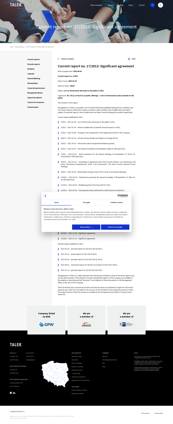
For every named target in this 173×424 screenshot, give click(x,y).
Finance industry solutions (79, 390)
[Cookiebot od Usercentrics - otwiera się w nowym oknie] (120, 195)
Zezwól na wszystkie (115, 227)
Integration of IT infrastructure (81, 380)
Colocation (75, 359)
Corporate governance (36, 88)
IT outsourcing (76, 373)
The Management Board (109, 359)
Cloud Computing (77, 363)
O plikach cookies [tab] (116, 202)
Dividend (30, 69)
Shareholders (32, 83)
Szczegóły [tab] (86, 202)
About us (105, 356)
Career (130, 5)
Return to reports (67, 59)
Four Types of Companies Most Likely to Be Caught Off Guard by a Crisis (147, 357)
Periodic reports (33, 64)
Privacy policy (145, 413)
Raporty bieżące (19, 47)
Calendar (30, 74)
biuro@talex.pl (30, 359)
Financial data (32, 107)
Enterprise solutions (78, 393)
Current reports (33, 59)
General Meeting (33, 78)
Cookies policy (158, 413)
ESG (103, 363)
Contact (142, 5)
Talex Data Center (77, 356)
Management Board (35, 93)
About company (96, 5)
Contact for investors (35, 102)
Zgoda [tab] (56, 202)
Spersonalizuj (85, 227)
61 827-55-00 (30, 353)
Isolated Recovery (77, 370)
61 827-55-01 (30, 356)
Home (11, 47)
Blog (121, 5)
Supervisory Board (34, 98)
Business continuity (77, 366)
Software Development (78, 377)
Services (111, 5)
